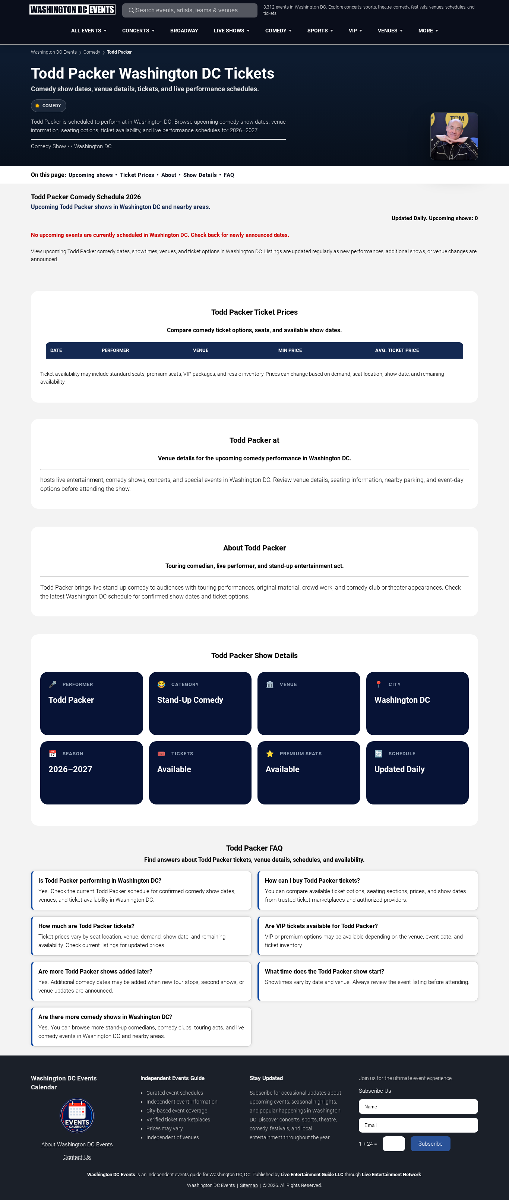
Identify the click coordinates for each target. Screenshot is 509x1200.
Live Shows (229, 31)
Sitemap (249, 1185)
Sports (317, 31)
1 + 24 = (368, 1144)
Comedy (276, 31)
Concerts (135, 31)
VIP (353, 31)
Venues (388, 31)
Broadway (184, 31)
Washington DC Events (54, 52)
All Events (86, 31)
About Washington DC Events (77, 1144)
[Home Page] (72, 10)
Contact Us (77, 1157)
